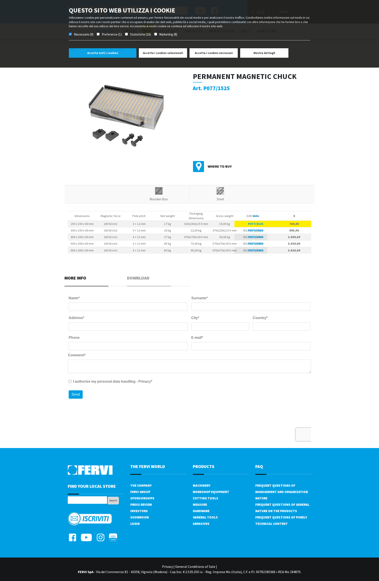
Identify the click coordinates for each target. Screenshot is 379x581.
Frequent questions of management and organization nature (281, 491)
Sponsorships (142, 498)
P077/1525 (255, 224)
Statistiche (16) (140, 34)
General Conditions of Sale (195, 566)
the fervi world (147, 466)
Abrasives (201, 524)
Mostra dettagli (264, 53)
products (203, 466)
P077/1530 (255, 230)
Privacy (167, 566)
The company (141, 485)
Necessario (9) (83, 34)
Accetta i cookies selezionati (163, 53)
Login (135, 524)
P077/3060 (255, 250)
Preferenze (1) (112, 34)
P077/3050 (255, 244)
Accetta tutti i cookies (102, 53)
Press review (141, 504)
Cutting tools (205, 498)
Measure (200, 504)
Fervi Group (140, 492)
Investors (139, 511)
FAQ (259, 466)
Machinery (201, 485)
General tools (205, 517)
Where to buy (220, 166)
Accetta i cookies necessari (214, 53)
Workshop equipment (211, 492)
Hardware (201, 511)
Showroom (139, 517)
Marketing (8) (168, 34)
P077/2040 (255, 237)
